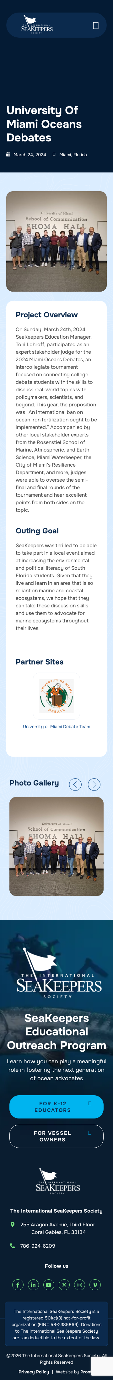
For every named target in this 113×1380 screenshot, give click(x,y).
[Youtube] (48, 1284)
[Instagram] (79, 1284)
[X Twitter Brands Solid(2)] (64, 1284)
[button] (75, 784)
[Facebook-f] (17, 1284)
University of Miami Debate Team (56, 726)
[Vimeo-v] (94, 1284)
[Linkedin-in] (33, 1284)
